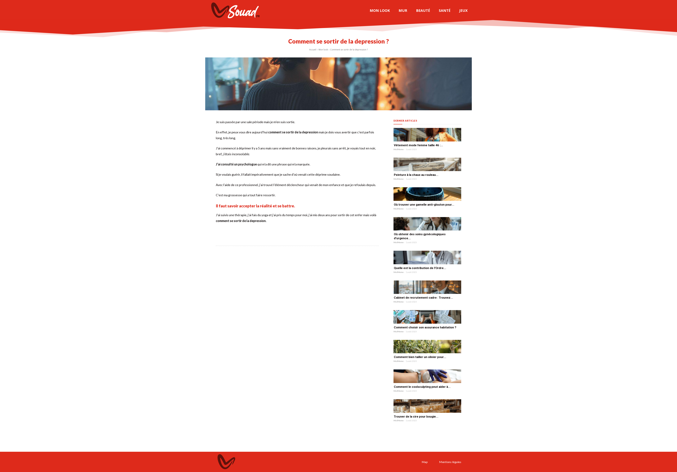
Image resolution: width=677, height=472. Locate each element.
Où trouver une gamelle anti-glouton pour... (424, 204)
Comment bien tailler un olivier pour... (420, 357)
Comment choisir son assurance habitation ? (425, 327)
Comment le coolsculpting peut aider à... (422, 386)
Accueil (312, 49)
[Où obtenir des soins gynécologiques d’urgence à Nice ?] (427, 224)
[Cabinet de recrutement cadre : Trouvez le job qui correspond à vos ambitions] (427, 287)
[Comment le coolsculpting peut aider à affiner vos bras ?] (427, 376)
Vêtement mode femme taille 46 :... (418, 145)
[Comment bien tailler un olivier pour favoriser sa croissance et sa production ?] (427, 346)
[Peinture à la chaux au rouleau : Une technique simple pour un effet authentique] (427, 164)
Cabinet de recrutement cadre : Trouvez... (423, 297)
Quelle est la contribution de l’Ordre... (420, 268)
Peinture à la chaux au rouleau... (416, 175)
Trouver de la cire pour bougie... (416, 416)
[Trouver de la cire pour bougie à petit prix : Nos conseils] (427, 406)
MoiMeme (399, 149)
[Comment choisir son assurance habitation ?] (427, 317)
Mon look (323, 49)
